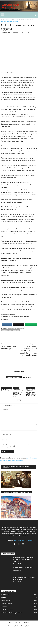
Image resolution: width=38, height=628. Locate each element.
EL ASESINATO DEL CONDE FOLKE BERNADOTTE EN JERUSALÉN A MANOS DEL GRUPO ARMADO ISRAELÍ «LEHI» (31, 393)
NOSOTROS (18, 622)
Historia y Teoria (10, 19)
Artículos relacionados (13, 377)
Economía (4, 607)
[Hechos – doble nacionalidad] (6, 570)
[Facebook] (3, 37)
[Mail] (23, 544)
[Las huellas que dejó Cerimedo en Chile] (6, 384)
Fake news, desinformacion (7, 388)
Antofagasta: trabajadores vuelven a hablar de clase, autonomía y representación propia (19, 392)
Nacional (14, 21)
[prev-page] (18, 400)
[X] (8, 37)
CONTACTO (26, 622)
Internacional (5, 594)
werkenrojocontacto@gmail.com (23, 540)
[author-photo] (19, 364)
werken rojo (6, 32)
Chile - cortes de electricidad (16, 328)
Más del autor (27, 377)
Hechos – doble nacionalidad (23, 568)
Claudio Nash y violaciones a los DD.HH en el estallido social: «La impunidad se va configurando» (28, 351)
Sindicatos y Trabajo (7, 610)
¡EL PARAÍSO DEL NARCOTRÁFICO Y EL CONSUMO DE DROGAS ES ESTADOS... (24, 559)
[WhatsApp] (17, 37)
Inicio (2, 19)
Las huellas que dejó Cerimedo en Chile (6, 390)
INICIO (10, 622)
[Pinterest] (12, 37)
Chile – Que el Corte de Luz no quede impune (8, 349)
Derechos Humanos (7, 603)
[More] (22, 37)
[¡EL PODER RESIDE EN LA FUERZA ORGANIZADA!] (6, 580)
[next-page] (20, 400)
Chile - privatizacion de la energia (10, 330)
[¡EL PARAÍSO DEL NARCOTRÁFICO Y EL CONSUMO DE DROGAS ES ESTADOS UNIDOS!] (6, 560)
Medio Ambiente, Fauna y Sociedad (11, 613)
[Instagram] (19, 544)
